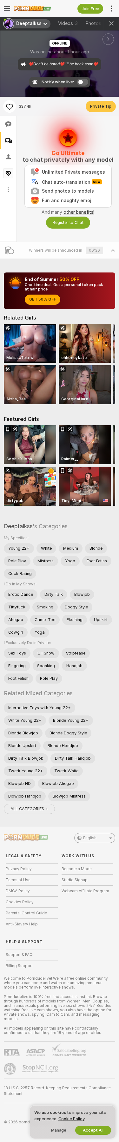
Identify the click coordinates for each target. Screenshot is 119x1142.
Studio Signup (75, 880)
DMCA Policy (18, 891)
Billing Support (19, 966)
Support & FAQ (19, 955)
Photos (97, 23)
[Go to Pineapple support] (10, 1069)
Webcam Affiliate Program (85, 891)
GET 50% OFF (42, 299)
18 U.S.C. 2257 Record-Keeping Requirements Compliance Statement (57, 1091)
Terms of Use (18, 880)
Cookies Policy (20, 902)
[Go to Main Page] (37, 8)
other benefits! (78, 212)
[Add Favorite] (9, 106)
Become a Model (77, 869)
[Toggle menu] (7, 8)
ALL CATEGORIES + (29, 808)
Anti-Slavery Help (22, 924)
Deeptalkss (18, 526)
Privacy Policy (19, 869)
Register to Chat (68, 222)
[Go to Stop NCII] (41, 1069)
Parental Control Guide (26, 913)
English (89, 838)
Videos (68, 23)
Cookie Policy (71, 1118)
